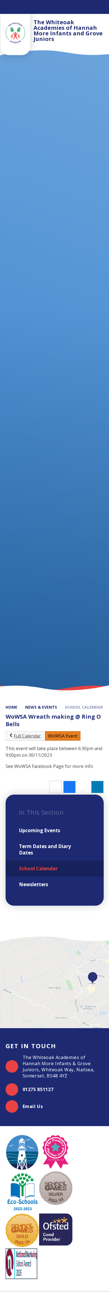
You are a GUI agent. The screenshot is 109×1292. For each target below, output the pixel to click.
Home (11, 707)
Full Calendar (27, 736)
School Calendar (84, 707)
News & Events (41, 707)
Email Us (33, 1106)
